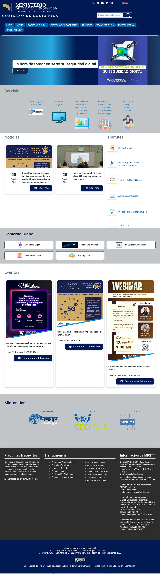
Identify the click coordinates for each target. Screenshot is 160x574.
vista (28, 245)
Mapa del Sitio (99, 550)
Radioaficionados (126, 148)
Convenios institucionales (63, 477)
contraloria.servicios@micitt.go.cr (134, 492)
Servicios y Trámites (96, 466)
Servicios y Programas (64, 25)
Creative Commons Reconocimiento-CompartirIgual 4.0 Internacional (105, 566)
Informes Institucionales (97, 475)
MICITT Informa (126, 25)
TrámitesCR (123, 226)
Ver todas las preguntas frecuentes (23, 479)
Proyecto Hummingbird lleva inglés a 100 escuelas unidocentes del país (88, 176)
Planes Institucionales (96, 463)
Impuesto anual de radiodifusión (132, 212)
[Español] (126, 3)
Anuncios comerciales (128, 196)
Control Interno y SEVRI (97, 472)
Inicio (9, 25)
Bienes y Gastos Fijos (96, 481)
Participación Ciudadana (63, 474)
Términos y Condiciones (81, 550)
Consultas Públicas (60, 465)
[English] (123, 3)
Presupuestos (58, 471)
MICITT (20, 25)
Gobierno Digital (37, 25)
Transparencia (105, 25)
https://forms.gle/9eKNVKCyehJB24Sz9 (137, 479)
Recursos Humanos (96, 469)
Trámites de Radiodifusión (130, 180)
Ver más (125, 70)
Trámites (87, 25)
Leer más (43, 188)
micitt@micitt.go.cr (135, 474)
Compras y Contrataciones (63, 462)
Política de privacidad (59, 550)
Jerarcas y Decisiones (61, 468)
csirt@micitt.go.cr (144, 514)
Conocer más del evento (35, 358)
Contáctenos (14, 30)
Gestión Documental (96, 478)
